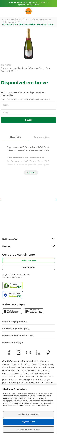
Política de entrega (12, 342)
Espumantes (11, 22)
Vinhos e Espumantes (40, 19)
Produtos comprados (4, 31)
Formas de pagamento (14, 321)
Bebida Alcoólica (19, 19)
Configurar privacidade (28, 414)
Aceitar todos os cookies (28, 429)
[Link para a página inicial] (5, 19)
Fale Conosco (28, 260)
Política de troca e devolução (17, 335)
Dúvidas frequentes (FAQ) (16, 328)
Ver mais (31, 172)
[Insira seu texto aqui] (12, 311)
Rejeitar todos (28, 422)
